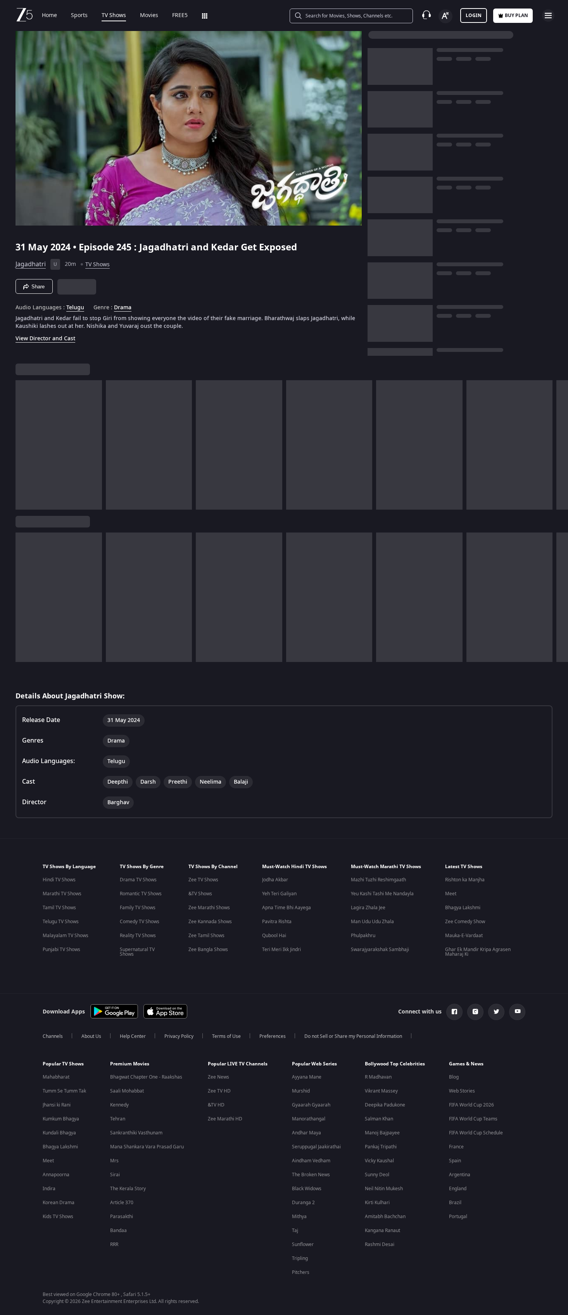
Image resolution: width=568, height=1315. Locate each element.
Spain (455, 1160)
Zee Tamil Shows (206, 935)
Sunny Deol (377, 1174)
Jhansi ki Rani (57, 1104)
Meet (450, 893)
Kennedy (119, 1104)
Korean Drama (58, 1202)
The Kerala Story (128, 1188)
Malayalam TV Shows (65, 935)
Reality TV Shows (138, 935)
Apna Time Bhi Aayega (286, 907)
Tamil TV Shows (59, 907)
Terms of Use (226, 1036)
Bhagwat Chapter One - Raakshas (146, 1077)
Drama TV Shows (138, 879)
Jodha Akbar (275, 879)
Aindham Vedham (311, 1160)
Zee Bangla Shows (208, 949)
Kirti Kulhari (377, 1202)
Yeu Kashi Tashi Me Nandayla (382, 893)
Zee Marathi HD (225, 1118)
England (457, 1188)
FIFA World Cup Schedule (476, 1132)
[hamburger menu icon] (548, 15)
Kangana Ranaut (382, 1230)
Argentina (459, 1174)
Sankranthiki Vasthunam (136, 1132)
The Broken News (311, 1174)
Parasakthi (121, 1216)
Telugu (75, 308)
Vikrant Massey (381, 1091)
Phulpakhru (363, 935)
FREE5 (180, 15)
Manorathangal (308, 1118)
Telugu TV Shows (61, 921)
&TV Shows (200, 893)
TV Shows (114, 15)
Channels (53, 1036)
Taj (295, 1230)
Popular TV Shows (63, 1064)
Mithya (299, 1216)
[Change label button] (445, 16)
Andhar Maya (306, 1132)
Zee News (218, 1077)
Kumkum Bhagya (61, 1118)
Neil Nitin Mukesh (384, 1188)
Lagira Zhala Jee (368, 907)
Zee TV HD (219, 1091)
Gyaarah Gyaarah (311, 1104)
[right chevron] (559, 445)
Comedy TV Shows (139, 921)
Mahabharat (56, 1077)
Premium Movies (129, 1064)
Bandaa (118, 1230)
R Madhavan (378, 1077)
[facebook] (454, 1012)
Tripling (300, 1258)
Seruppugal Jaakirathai (316, 1146)
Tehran (117, 1118)
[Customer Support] (426, 15)
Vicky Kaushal (379, 1160)
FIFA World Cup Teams (473, 1118)
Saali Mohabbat (127, 1091)
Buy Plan (516, 15)
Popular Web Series (314, 1064)
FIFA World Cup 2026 (471, 1104)
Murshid (301, 1091)
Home (49, 15)
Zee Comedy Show (465, 921)
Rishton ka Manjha (465, 879)
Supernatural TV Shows (137, 952)
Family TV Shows (137, 907)
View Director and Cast (45, 338)
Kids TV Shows (58, 1216)
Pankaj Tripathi (381, 1146)
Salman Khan (379, 1118)
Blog (454, 1077)
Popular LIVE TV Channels (238, 1064)
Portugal (458, 1216)
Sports (79, 15)
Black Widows (306, 1188)
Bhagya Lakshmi (462, 907)
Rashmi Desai (379, 1244)
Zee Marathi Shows (209, 907)
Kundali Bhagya (59, 1132)
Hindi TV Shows (59, 879)
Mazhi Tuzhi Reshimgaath (378, 879)
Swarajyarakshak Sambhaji (380, 949)
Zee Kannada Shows (210, 921)
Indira (49, 1188)
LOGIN (474, 15)
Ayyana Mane (306, 1077)
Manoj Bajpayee (382, 1132)
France (456, 1146)
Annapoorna (56, 1174)
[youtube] (517, 1012)
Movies (149, 15)
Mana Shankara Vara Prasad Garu (147, 1146)
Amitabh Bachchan (385, 1216)
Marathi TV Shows (62, 893)
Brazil (455, 1202)
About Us (91, 1036)
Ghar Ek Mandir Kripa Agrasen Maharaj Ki (478, 952)
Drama (122, 308)
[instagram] (475, 1012)
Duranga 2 (303, 1202)
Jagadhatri (31, 264)
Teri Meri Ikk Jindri (281, 949)
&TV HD (216, 1104)
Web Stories (462, 1091)
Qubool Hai (274, 935)
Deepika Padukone (385, 1104)
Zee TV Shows (203, 879)
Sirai (115, 1174)
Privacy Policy (178, 1036)
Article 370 (121, 1202)
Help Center (133, 1036)
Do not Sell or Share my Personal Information (353, 1036)
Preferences (272, 1036)
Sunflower (303, 1244)
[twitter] (496, 1012)
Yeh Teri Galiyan (279, 893)
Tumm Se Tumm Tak (64, 1091)
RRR (114, 1244)
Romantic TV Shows (141, 893)
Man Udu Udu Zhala (372, 921)
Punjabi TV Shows (61, 949)
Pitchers (300, 1272)
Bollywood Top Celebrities (395, 1064)
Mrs (114, 1160)
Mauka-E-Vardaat (464, 935)
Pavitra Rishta (277, 921)
